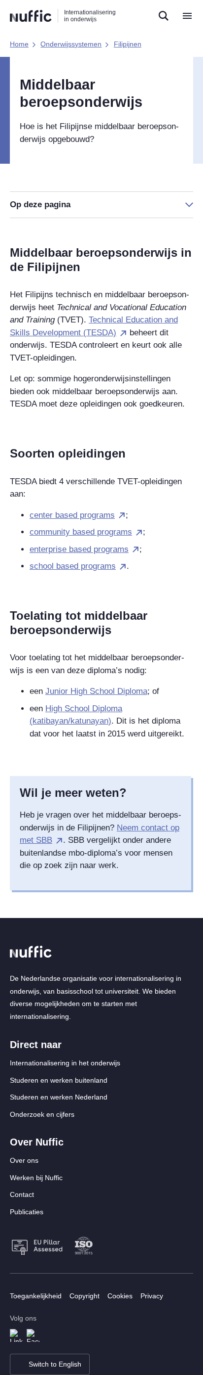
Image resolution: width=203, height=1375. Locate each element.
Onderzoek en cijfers (42, 1114)
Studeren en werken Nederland (58, 1097)
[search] (163, 16)
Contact (22, 1194)
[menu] (187, 16)
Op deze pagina (40, 204)
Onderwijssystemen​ (71, 44)
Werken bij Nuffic (36, 1178)
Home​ (19, 44)
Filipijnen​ (127, 44)
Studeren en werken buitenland (58, 1080)
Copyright (84, 1296)
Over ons (24, 1160)
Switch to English (55, 1364)
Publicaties (26, 1212)
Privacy (151, 1296)
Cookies (120, 1296)
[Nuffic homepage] (31, 16)
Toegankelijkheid (36, 1296)
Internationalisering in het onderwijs (65, 1063)
